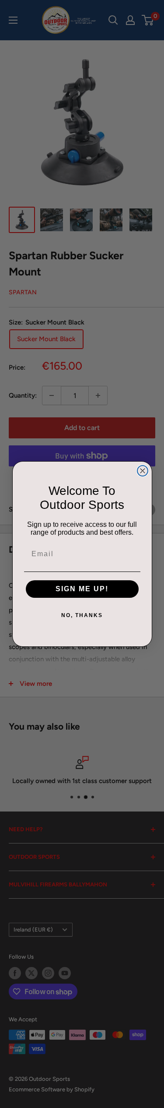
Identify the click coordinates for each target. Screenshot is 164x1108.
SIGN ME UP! (82, 589)
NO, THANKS (82, 615)
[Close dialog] (142, 471)
